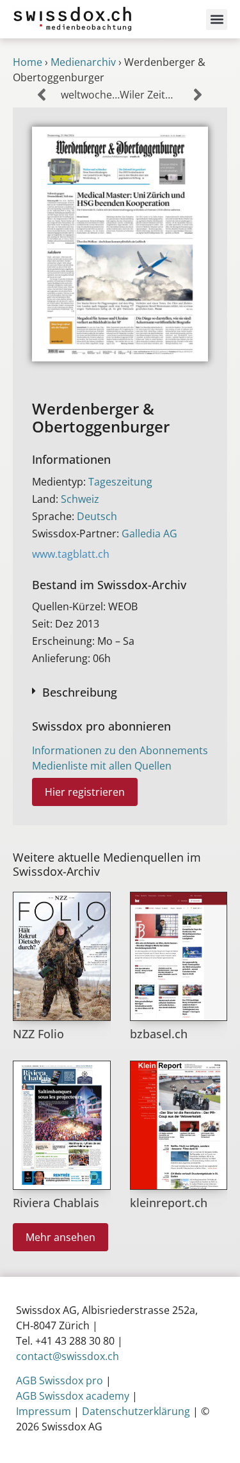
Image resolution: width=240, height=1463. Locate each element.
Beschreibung (79, 692)
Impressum (43, 1411)
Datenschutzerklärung (136, 1411)
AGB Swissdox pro (59, 1380)
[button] (216, 19)
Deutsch (97, 516)
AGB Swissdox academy (72, 1396)
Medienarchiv (83, 62)
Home (27, 62)
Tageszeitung (120, 482)
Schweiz (80, 499)
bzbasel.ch (159, 1033)
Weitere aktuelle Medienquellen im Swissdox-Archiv (107, 864)
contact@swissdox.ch (67, 1356)
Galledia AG (149, 533)
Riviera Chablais (56, 1202)
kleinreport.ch (168, 1202)
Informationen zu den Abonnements (120, 750)
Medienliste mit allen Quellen (102, 766)
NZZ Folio (38, 1033)
